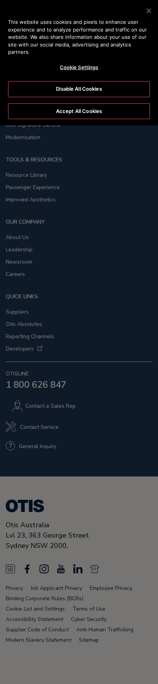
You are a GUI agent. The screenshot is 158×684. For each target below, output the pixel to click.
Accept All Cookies (79, 111)
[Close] (148, 10)
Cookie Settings (79, 67)
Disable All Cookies (79, 89)
